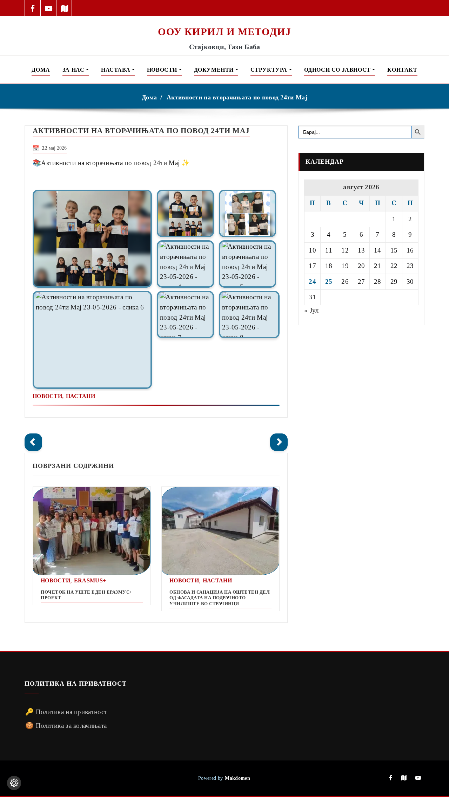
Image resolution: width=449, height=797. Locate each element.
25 (329, 281)
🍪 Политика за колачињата (66, 725)
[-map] (64, 8)
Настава (116, 70)
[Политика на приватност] (14, 783)
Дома (41, 70)
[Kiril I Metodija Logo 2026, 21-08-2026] (224, 20)
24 (312, 281)
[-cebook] (33, 8)
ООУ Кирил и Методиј (224, 31)
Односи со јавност (338, 70)
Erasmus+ (90, 580)
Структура (269, 70)
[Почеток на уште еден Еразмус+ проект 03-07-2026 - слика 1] (91, 531)
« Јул (311, 310)
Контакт (402, 70)
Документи (214, 70)
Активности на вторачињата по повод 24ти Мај (237, 97)
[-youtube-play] (48, 8)
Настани (80, 396)
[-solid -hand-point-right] (279, 442)
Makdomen (237, 778)
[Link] (92, 239)
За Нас (74, 70)
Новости (163, 70)
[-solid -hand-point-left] (33, 442)
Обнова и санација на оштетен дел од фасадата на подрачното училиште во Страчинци (219, 598)
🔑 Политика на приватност (66, 712)
